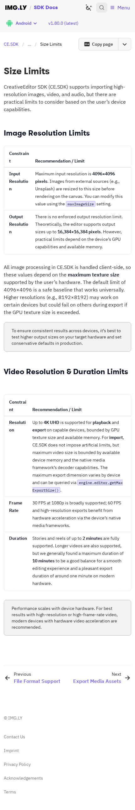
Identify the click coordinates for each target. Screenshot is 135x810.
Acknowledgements (23, 778)
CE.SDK (11, 44)
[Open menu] (124, 44)
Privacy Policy (17, 764)
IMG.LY (15, 718)
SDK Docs (46, 7)
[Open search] (101, 8)
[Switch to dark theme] (89, 8)
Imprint (11, 750)
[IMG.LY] (16, 7)
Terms (10, 792)
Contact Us (14, 737)
